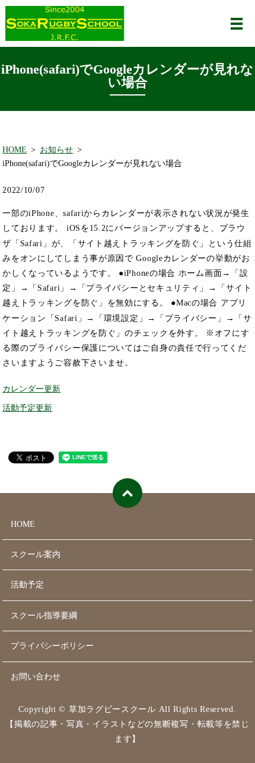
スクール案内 (35, 554)
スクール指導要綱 (44, 615)
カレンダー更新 (31, 388)
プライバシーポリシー (52, 645)
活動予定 (27, 584)
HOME (14, 149)
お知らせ (56, 149)
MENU (237, 24)
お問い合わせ (35, 676)
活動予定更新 (27, 407)
